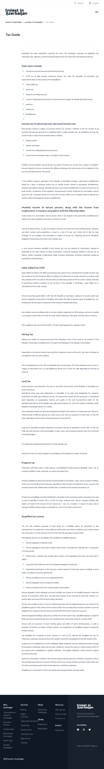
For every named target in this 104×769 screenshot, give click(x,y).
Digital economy (24, 715)
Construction (26, 730)
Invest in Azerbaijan (13, 22)
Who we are (60, 710)
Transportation (27, 734)
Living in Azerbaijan (7, 746)
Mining (23, 710)
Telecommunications (27, 721)
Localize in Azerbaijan (34, 22)
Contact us (60, 718)
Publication (42, 724)
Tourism (24, 743)
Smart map (7, 741)
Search (80, 3)
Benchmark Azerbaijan (8, 735)
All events (59, 730)
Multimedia (42, 729)
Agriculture (25, 738)
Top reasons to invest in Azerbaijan (9, 715)
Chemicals (25, 725)
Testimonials (8, 729)
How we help (60, 714)
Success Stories (7, 723)
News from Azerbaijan (42, 711)
